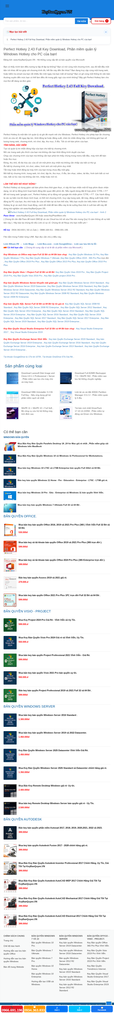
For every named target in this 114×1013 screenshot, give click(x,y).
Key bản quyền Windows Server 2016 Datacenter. (70, 952)
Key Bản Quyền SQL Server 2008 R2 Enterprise (36, 307)
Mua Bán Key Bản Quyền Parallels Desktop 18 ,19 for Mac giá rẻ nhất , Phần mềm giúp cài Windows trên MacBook (63, 444)
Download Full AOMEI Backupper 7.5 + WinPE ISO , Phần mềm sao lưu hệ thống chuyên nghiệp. (91, 376)
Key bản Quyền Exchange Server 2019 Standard (72, 339)
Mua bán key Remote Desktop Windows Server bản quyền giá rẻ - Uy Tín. (56, 803)
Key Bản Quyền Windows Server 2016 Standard (70, 286)
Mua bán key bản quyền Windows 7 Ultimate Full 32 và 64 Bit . (49, 505)
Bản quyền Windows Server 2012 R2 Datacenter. (68, 961)
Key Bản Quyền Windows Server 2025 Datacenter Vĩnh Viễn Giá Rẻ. (53, 750)
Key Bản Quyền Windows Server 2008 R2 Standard (54, 293)
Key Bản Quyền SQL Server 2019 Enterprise (58, 321)
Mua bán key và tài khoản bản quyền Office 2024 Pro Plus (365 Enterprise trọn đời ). (62, 560)
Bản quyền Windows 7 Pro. (41, 959)
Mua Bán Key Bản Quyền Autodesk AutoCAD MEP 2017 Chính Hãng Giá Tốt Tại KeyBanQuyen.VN (60, 882)
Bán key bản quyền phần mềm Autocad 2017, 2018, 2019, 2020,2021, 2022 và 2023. (60, 827)
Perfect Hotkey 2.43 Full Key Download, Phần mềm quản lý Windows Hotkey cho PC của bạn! (51, 39)
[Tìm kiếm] (81, 21)
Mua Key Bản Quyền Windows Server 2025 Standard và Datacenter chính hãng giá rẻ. (63, 768)
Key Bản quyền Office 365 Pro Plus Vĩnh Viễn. (98, 944)
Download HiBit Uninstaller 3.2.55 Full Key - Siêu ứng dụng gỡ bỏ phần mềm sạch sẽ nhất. (37, 395)
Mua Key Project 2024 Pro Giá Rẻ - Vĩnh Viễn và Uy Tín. (47, 620)
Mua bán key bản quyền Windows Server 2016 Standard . (48, 715)
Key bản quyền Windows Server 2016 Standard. (70, 978)
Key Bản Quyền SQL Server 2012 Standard (81, 307)
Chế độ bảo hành (12, 946)
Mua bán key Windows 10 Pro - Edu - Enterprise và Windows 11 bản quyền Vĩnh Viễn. (61, 492)
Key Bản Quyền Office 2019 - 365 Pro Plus (81, 258)
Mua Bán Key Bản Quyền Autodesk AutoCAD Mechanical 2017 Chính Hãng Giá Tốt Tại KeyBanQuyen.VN (63, 900)
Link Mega (28, 244)
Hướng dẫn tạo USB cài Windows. (42, 983)
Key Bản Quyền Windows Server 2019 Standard (81, 283)
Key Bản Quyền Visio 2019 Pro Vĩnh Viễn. (97, 952)
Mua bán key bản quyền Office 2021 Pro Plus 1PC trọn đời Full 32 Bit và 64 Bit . (59, 595)
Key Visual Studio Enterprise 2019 (27, 332)
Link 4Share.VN (11, 244)
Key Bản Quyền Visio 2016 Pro (27, 275)
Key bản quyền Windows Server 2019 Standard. (70, 970)
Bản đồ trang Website (14, 967)
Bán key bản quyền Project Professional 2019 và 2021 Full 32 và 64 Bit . (55, 690)
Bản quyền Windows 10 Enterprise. (42, 975)
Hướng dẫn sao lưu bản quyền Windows (15, 960)
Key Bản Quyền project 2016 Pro (59, 275)
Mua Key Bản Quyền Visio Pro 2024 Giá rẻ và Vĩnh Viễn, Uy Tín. (51, 637)
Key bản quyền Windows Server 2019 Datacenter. (70, 944)
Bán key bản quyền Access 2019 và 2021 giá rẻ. (43, 577)
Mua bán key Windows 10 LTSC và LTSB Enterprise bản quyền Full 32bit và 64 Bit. (59, 468)
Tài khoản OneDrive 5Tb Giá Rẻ (57, 357)
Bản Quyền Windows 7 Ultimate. (42, 952)
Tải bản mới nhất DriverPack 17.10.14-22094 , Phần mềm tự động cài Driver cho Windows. (89, 411)
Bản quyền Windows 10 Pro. (42, 944)
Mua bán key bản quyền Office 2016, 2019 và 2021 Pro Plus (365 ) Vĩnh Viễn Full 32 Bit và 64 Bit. (64, 526)
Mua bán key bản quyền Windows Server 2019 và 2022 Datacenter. (53, 732)
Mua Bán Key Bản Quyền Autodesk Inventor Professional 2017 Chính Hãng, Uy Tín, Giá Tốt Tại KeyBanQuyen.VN (64, 865)
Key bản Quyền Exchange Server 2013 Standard (60, 346)
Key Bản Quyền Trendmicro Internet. (96, 967)
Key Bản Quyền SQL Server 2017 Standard (35, 318)
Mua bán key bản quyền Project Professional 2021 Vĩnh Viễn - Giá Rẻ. (54, 655)
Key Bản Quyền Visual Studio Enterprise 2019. (98, 983)
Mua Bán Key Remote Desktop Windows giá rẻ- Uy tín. (47, 785)
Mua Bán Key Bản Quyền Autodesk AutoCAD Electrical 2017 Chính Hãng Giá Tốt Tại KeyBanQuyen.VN (62, 917)
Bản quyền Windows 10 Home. (42, 967)
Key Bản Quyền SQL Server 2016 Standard (47, 314)
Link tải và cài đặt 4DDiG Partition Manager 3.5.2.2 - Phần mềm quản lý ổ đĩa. (91, 395)
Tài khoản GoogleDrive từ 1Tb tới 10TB (22, 357)
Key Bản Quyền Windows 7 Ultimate (43, 258)
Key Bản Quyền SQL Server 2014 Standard (63, 311)
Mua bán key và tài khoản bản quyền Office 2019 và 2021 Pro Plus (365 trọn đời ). (60, 542)
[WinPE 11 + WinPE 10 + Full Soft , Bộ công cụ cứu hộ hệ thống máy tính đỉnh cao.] (12, 413)
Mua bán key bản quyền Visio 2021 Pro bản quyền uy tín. (48, 673)
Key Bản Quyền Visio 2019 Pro (70, 272)
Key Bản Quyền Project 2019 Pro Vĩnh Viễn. (98, 959)
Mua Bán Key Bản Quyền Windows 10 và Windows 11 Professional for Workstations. (60, 456)
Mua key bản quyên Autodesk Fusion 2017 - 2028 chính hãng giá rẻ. (53, 845)
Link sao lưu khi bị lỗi (85, 244)
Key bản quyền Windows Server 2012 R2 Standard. (70, 987)
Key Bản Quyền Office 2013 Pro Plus (58, 261)
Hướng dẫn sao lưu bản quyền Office (15, 952)
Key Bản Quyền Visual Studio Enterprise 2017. (98, 975)
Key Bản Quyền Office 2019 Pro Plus (22, 261)
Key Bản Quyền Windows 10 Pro (84, 254)
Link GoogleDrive (63, 244)
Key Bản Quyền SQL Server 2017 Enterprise (78, 318)
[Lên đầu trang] (109, 1004)
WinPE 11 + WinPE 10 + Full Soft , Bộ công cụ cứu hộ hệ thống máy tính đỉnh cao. (37, 411)
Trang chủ (8, 940)
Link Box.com (45, 244)
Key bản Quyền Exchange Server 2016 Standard (67, 342)
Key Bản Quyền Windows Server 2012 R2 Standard (60, 290)
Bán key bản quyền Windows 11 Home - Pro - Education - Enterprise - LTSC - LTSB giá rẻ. (63, 480)
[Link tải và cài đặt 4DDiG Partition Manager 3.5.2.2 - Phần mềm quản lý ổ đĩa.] (66, 397)
